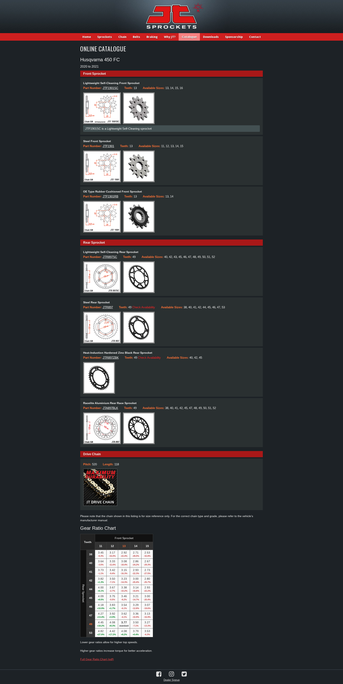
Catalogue (189, 37)
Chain (122, 37)
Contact (255, 37)
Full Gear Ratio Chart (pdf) (97, 659)
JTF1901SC (110, 88)
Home (86, 37)
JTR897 (108, 307)
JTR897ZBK (111, 357)
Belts (136, 37)
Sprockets (104, 37)
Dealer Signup (172, 679)
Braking (152, 37)
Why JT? (169, 37)
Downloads (211, 37)
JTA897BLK (110, 408)
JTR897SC (110, 257)
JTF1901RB (110, 196)
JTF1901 (108, 146)
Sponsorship (234, 37)
